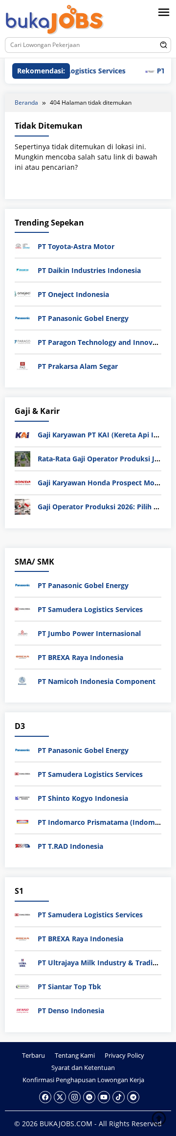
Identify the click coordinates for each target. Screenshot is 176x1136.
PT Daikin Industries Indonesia (89, 270)
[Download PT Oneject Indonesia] (22, 293)
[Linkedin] (89, 1097)
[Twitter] (60, 1097)
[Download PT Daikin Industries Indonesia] (22, 269)
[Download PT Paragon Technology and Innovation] (22, 341)
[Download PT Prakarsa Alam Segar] (22, 365)
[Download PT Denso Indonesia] (22, 1009)
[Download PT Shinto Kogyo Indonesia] (22, 797)
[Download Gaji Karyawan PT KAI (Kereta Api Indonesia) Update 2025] (22, 434)
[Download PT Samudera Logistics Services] (22, 608)
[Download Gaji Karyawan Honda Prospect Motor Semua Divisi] (22, 482)
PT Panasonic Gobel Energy (83, 318)
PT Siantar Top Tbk (69, 986)
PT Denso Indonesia (71, 1010)
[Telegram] (133, 1097)
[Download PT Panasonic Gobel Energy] (22, 317)
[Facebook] (45, 1097)
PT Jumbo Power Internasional (89, 633)
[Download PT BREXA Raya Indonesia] (22, 656)
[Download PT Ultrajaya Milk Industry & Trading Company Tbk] (22, 961)
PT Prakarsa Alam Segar (78, 366)
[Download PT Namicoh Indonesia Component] (22, 680)
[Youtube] (104, 1097)
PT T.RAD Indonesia (70, 846)
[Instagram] (74, 1097)
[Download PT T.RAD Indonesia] (22, 845)
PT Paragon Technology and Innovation (104, 342)
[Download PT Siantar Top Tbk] (22, 985)
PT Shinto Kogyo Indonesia (83, 798)
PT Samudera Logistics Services (90, 609)
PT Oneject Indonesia (73, 294)
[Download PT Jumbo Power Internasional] (22, 632)
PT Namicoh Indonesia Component (96, 681)
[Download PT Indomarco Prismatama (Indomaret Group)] (22, 821)
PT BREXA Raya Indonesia (80, 657)
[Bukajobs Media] (55, 20)
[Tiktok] (118, 1097)
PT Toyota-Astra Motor (76, 246)
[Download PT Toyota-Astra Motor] (22, 245)
